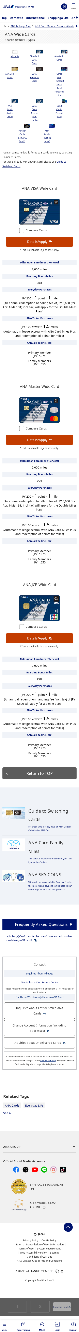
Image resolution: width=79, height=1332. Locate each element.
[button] (73, 7)
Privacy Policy (30, 1240)
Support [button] (73, 1330)
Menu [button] (4, 1330)
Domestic (16, 18)
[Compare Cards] (22, 230)
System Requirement (49, 1248)
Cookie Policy (49, 1240)
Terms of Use (26, 1248)
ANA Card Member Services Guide (54, 26)
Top (4, 18)
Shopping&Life (58, 18)
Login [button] (57, 1330)
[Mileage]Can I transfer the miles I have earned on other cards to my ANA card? (39, 938)
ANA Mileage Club (21, 26)
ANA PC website (48, 1060)
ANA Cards (12, 1105)
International (35, 18)
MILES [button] (42, 1330)
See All (7, 1113)
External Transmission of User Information (40, 1244)
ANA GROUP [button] (11, 1147)
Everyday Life (34, 1105)
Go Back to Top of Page (68, 1227)
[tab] (14, 54)
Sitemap (54, 1253)
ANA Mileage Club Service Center (39, 982)
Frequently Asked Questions (41, 924)
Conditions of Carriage (39, 1257)
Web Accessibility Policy (33, 1253)
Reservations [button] (23, 1330)
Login (64, 6)
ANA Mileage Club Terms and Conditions (39, 1261)
